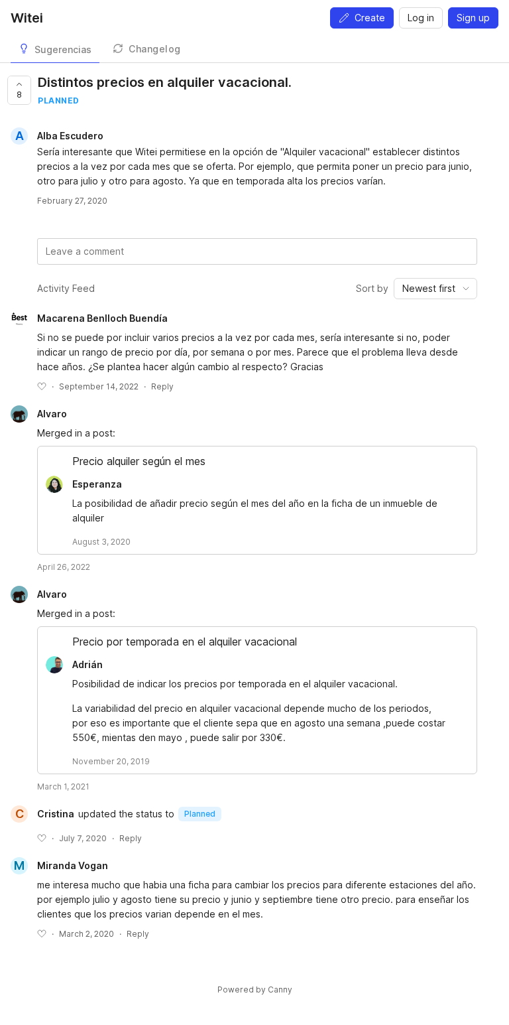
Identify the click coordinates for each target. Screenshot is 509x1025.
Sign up (473, 17)
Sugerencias (62, 49)
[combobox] (435, 288)
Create (370, 17)
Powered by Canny (254, 989)
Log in (421, 17)
